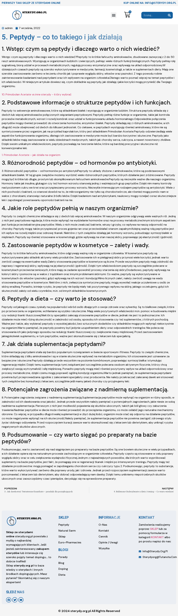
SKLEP (154, 529)
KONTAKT (157, 537)
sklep (63, 517)
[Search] (169, 15)
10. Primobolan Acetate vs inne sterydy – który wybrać (36, 94)
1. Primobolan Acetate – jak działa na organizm (31, 155)
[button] (113, 15)
